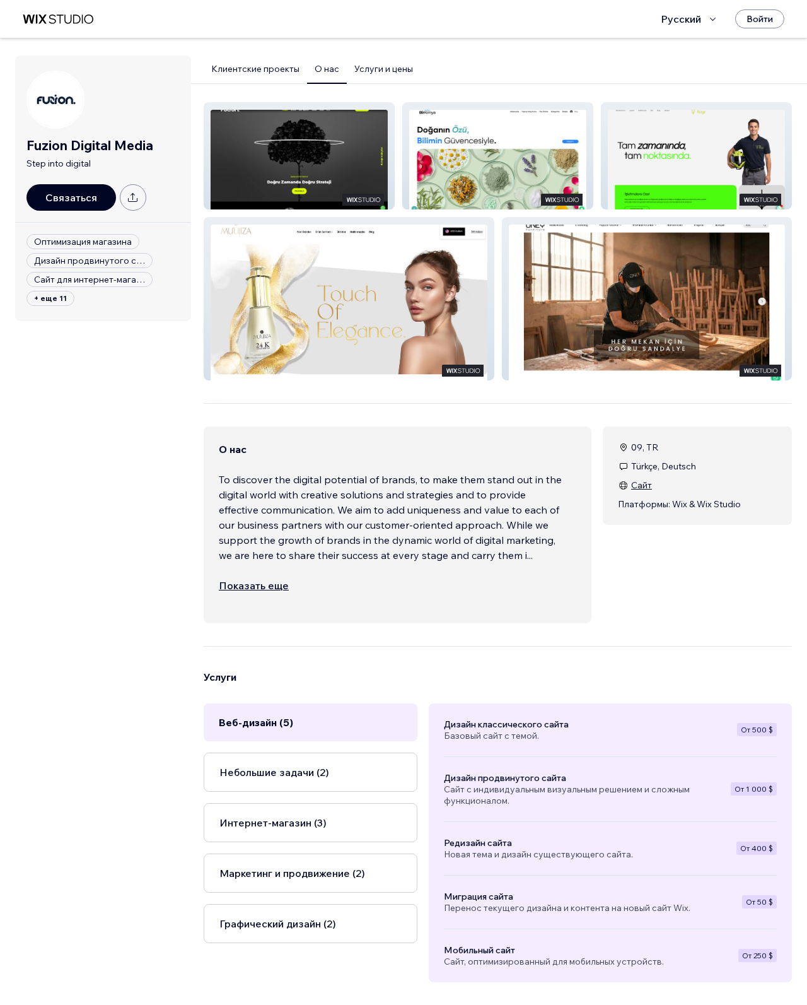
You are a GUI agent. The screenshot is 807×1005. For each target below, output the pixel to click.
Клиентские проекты (255, 68)
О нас (327, 68)
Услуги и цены (383, 68)
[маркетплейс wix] (58, 19)
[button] (299, 155)
